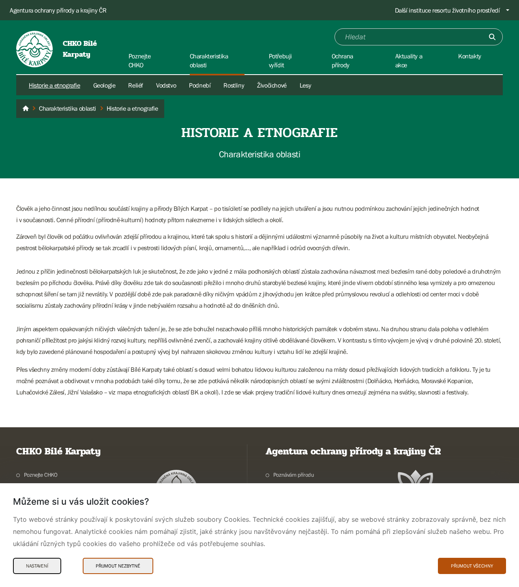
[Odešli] (492, 37)
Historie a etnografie (54, 85)
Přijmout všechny (472, 566)
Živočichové (272, 85)
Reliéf (135, 85)
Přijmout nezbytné (118, 566)
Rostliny (233, 85)
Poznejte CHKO (41, 474)
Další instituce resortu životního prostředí (447, 10)
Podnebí (199, 85)
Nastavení (37, 566)
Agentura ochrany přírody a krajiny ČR (58, 10)
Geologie (104, 85)
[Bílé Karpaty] (25, 109)
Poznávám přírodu (293, 474)
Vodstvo (166, 85)
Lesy (305, 85)
